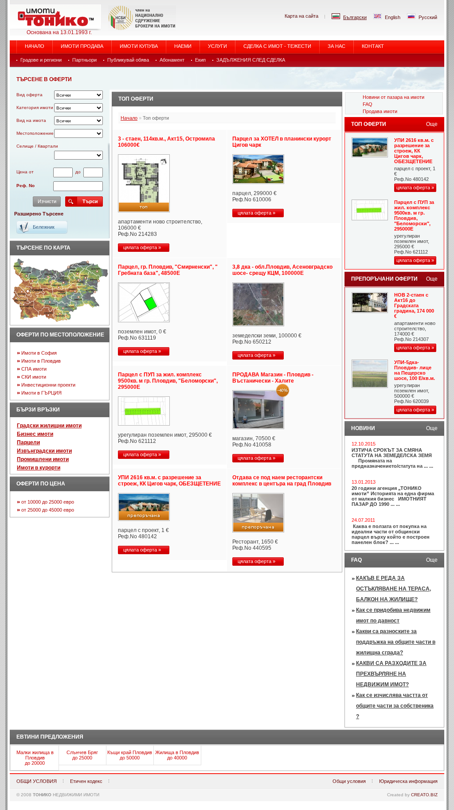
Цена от (25, 171)
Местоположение (35, 133)
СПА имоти (34, 369)
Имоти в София (39, 353)
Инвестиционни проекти (48, 384)
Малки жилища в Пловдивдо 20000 (35, 758)
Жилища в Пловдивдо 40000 (177, 755)
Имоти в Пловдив (41, 361)
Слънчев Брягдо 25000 (82, 755)
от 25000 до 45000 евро (47, 510)
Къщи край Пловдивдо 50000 (129, 755)
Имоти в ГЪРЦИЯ (41, 392)
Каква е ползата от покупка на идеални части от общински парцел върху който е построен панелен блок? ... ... (391, 534)
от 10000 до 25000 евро (47, 502)
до (78, 171)
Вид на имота (31, 120)
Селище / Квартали (37, 146)
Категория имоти (34, 107)
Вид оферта (29, 94)
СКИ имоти (33, 377)
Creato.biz (424, 794)
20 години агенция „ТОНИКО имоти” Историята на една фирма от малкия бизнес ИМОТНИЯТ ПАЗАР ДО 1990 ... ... (393, 496)
